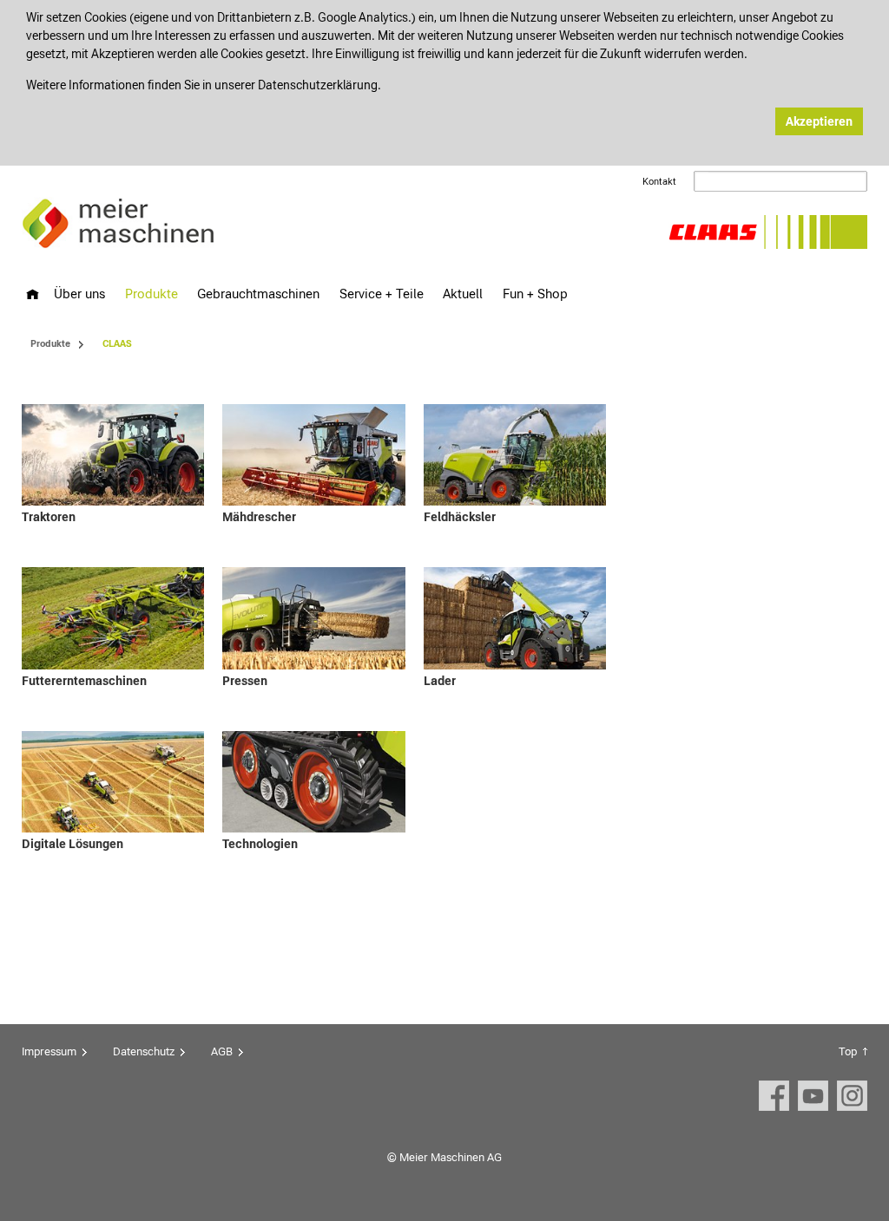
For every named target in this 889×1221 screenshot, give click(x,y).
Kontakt (659, 181)
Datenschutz (144, 1051)
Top (848, 1051)
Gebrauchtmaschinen (258, 293)
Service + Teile (381, 293)
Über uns (79, 293)
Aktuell (463, 293)
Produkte (151, 293)
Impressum (49, 1051)
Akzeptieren (819, 121)
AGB (222, 1051)
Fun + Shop (535, 293)
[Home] (32, 294)
